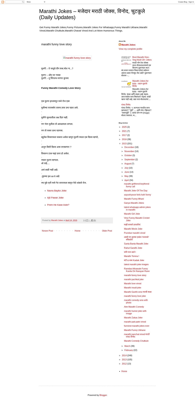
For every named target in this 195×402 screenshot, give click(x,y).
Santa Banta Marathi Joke (136, 244)
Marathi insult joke (132, 287)
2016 (124, 139)
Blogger (103, 395)
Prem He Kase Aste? (58, 205)
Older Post (107, 231)
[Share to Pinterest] (94, 220)
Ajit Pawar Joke (55, 197)
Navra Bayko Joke (56, 190)
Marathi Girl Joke (132, 214)
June (127, 172)
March (127, 346)
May (126, 176)
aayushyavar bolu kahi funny (137, 195)
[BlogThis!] (87, 220)
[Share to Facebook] (92, 220)
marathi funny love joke (135, 296)
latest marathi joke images (136, 264)
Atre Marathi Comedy (134, 307)
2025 (124, 127)
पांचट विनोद (125, 105)
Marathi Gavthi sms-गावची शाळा (138, 292)
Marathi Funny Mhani (134, 199)
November (129, 151)
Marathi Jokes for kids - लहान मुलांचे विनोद (140, 83)
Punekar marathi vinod (134, 233)
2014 (124, 355)
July (126, 168)
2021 (124, 131)
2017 (124, 135)
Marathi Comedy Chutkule (136, 341)
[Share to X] (89, 220)
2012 (124, 364)
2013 (124, 359)
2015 (124, 143)
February (128, 350)
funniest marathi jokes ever (136, 326)
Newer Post (47, 231)
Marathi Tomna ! (131, 256)
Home (77, 231)
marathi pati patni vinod (135, 322)
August (128, 163)
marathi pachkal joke (134, 279)
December (129, 147)
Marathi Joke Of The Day (135, 190)
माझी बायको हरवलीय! (132, 224)
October (128, 155)
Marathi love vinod (132, 283)
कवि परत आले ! (130, 252)
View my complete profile (130, 49)
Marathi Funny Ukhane (135, 330)
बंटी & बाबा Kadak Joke (134, 260)
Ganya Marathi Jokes (134, 203)
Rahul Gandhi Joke (133, 248)
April (126, 180)
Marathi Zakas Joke (133, 318)
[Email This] (84, 220)
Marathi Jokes (128, 45)
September (129, 159)
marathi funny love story (135, 275)
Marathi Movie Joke (133, 229)
